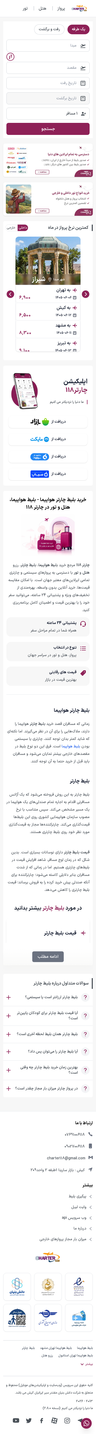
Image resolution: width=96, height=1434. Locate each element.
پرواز (61, 8)
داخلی (23, 227)
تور (25, 8)
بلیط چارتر (28, 1348)
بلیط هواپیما (71, 746)
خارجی (11, 227)
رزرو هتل (47, 1355)
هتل (42, 8)
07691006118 (75, 1135)
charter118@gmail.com (66, 1158)
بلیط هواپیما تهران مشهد (56, 1348)
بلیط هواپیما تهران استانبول (75, 1355)
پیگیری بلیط (77, 1196)
